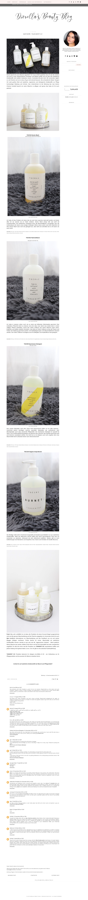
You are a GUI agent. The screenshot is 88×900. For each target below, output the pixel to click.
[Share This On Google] (57, 679)
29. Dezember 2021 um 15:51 (20, 792)
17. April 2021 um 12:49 (22, 763)
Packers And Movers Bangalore (17, 730)
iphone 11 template (50, 783)
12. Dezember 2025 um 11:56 (20, 816)
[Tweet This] (54, 679)
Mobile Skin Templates (15, 781)
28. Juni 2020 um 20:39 (18, 720)
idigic (11, 772)
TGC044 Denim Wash (33, 135)
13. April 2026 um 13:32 (19, 838)
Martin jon (12, 828)
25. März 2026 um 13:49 (20, 828)
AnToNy (11, 816)
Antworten (12, 693)
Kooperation (14, 679)
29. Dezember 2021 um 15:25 (26, 781)
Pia (10, 687)
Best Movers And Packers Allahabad (18, 745)
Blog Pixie (49, 896)
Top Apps (12, 765)
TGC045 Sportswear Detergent (33, 344)
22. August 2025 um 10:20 (18, 809)
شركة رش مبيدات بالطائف (15, 714)
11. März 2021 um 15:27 (17, 739)
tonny (11, 771)
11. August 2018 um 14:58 (19, 696)
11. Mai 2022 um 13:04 (17, 801)
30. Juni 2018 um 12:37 (17, 687)
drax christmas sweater (31, 818)
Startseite (34, 875)
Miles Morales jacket (40, 840)
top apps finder (13, 763)
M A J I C (41, 654)
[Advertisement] (71, 115)
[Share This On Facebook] (52, 679)
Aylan (11, 809)
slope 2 (13, 832)
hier (8, 638)
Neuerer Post (12, 875)
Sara (11, 801)
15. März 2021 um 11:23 (17, 750)
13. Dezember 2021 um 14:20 (19, 771)
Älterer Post (55, 875)
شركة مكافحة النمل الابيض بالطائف (16, 712)
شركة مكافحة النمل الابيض (15, 711)
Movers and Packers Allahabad (16, 757)
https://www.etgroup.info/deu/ (16, 804)
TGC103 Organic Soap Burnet (33, 451)
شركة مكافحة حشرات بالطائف (16, 713)
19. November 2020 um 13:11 (30, 730)
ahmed (11, 708)
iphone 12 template (24, 793)
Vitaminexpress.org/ (54, 724)
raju (10, 739)
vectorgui (12, 792)
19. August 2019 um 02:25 (19, 708)
